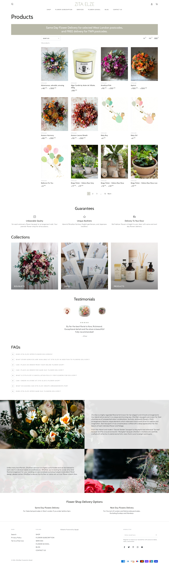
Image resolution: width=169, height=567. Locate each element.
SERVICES (39, 541)
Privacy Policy (16, 538)
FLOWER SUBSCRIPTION (45, 538)
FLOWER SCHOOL (43, 544)
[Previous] (62, 311)
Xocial (76, 529)
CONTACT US (41, 550)
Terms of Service (17, 541)
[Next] (106, 311)
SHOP (38, 534)
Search (13, 534)
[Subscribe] (157, 535)
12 (105, 194)
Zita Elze (18, 560)
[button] (12, 4)
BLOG (38, 547)
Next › (110, 194)
